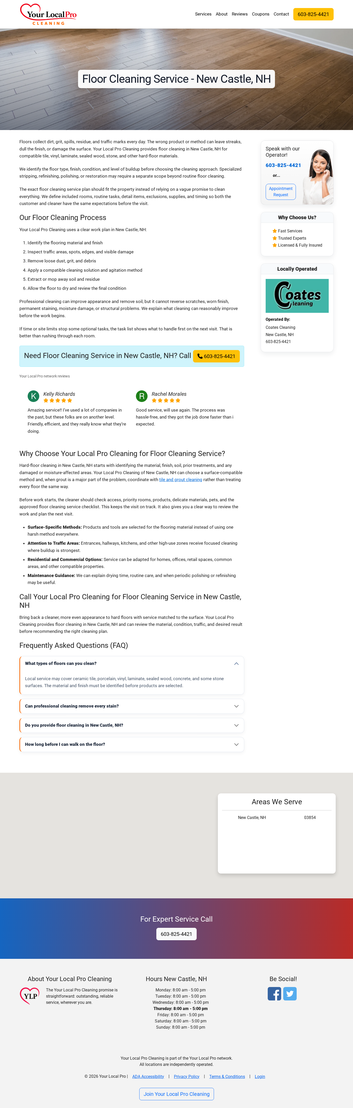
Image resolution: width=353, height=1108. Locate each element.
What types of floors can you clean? (61, 663)
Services (203, 14)
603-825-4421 (313, 14)
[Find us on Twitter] (291, 994)
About (222, 14)
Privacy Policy (186, 1076)
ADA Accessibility (148, 1076)
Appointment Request (281, 191)
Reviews (240, 14)
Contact (281, 14)
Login (260, 1076)
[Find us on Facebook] (275, 994)
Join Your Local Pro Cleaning (177, 1094)
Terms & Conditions (227, 1076)
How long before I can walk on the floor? (65, 744)
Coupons (261, 14)
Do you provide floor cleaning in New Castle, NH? (74, 725)
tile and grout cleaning (180, 479)
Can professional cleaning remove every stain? (72, 706)
